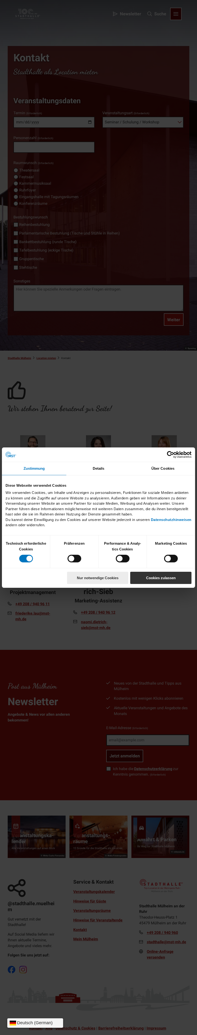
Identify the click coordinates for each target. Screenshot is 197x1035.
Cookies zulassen (161, 578)
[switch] (74, 558)
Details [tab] (99, 468)
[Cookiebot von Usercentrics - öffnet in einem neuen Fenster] (170, 454)
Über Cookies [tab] (162, 468)
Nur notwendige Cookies (97, 578)
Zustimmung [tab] (34, 468)
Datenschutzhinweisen (171, 519)
